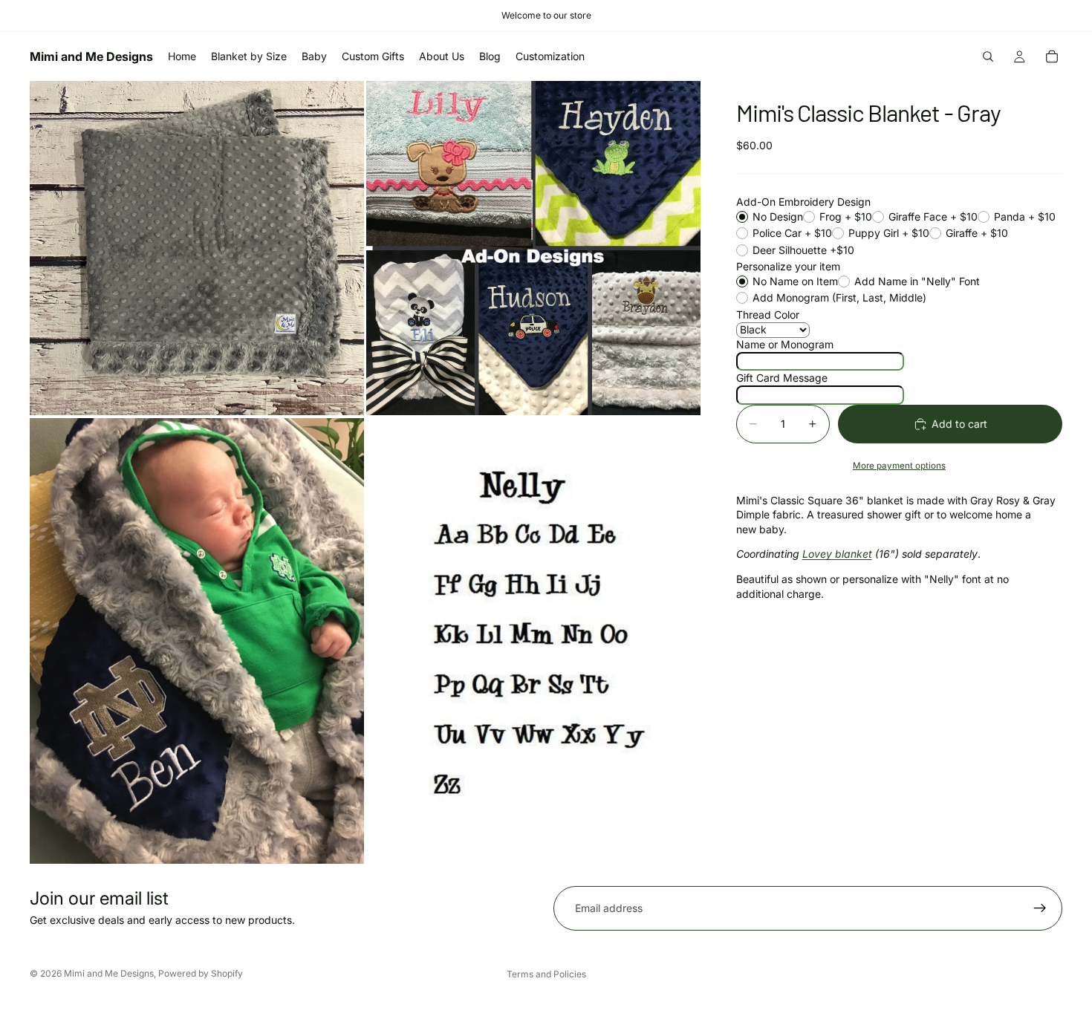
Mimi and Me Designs (109, 973)
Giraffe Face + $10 (933, 216)
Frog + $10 (845, 216)
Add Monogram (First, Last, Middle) (839, 298)
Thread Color (767, 314)
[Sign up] (1040, 908)
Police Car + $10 (792, 233)
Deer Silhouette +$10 (803, 250)
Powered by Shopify (200, 973)
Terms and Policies (546, 974)
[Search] (988, 56)
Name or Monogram (784, 345)
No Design (778, 216)
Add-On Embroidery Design (803, 202)
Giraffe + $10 (977, 233)
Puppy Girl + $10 (888, 233)
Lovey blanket (837, 554)
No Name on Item (795, 281)
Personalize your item (788, 267)
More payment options (899, 466)
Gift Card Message (782, 378)
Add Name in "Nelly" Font (917, 281)
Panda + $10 (1025, 216)
